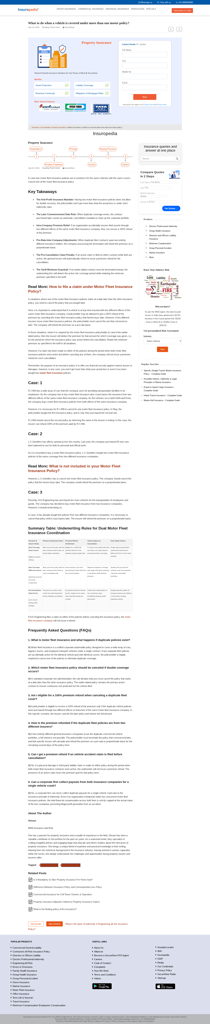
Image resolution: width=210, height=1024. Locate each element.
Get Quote (36, 924)
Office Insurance (21, 993)
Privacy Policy (162, 104)
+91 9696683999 (185, 2)
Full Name (126, 50)
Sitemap (161, 978)
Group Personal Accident (160, 248)
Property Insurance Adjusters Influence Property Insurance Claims (66, 901)
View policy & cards (182, 10)
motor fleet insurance (71, 865)
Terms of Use (148, 104)
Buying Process (108, 149)
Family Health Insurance (25, 970)
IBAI (159, 951)
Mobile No (126, 72)
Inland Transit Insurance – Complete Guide (163, 395)
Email (124, 83)
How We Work (101, 970)
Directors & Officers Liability (27, 955)
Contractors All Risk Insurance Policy (31, 951)
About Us (98, 947)
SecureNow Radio (166, 974)
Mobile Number (147, 193)
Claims (125, 164)
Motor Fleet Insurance (24, 990)
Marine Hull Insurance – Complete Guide (162, 400)
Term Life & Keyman (23, 997)
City (124, 61)
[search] (177, 158)
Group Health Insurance (159, 231)
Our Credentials (165, 966)
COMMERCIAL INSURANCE (91, 9)
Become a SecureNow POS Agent (111, 955)
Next (145, 97)
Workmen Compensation (160, 243)
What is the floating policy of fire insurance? (55, 909)
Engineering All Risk (23, 963)
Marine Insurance (157, 253)
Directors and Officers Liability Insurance (162, 237)
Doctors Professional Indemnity (163, 226)
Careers (98, 959)
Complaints (99, 967)
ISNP (160, 958)
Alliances (98, 951)
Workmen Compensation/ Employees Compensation (39, 1005)
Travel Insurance (21, 1001)
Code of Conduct (102, 963)
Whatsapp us (146, 2)
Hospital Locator (165, 947)
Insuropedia (163, 955)
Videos (97, 978)
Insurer (92, 164)
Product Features (53, 164)
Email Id (144, 202)
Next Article (54, 924)
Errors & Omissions (23, 967)
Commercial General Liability (27, 947)
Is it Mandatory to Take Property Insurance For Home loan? (63, 879)
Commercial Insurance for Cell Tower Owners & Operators (62, 894)
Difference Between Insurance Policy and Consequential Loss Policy (67, 887)
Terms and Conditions (105, 974)
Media (160, 962)
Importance (36, 149)
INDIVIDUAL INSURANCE (117, 9)
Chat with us (165, 2)
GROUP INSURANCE (66, 9)
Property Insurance (49, 865)
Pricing (73, 149)
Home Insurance (21, 982)
